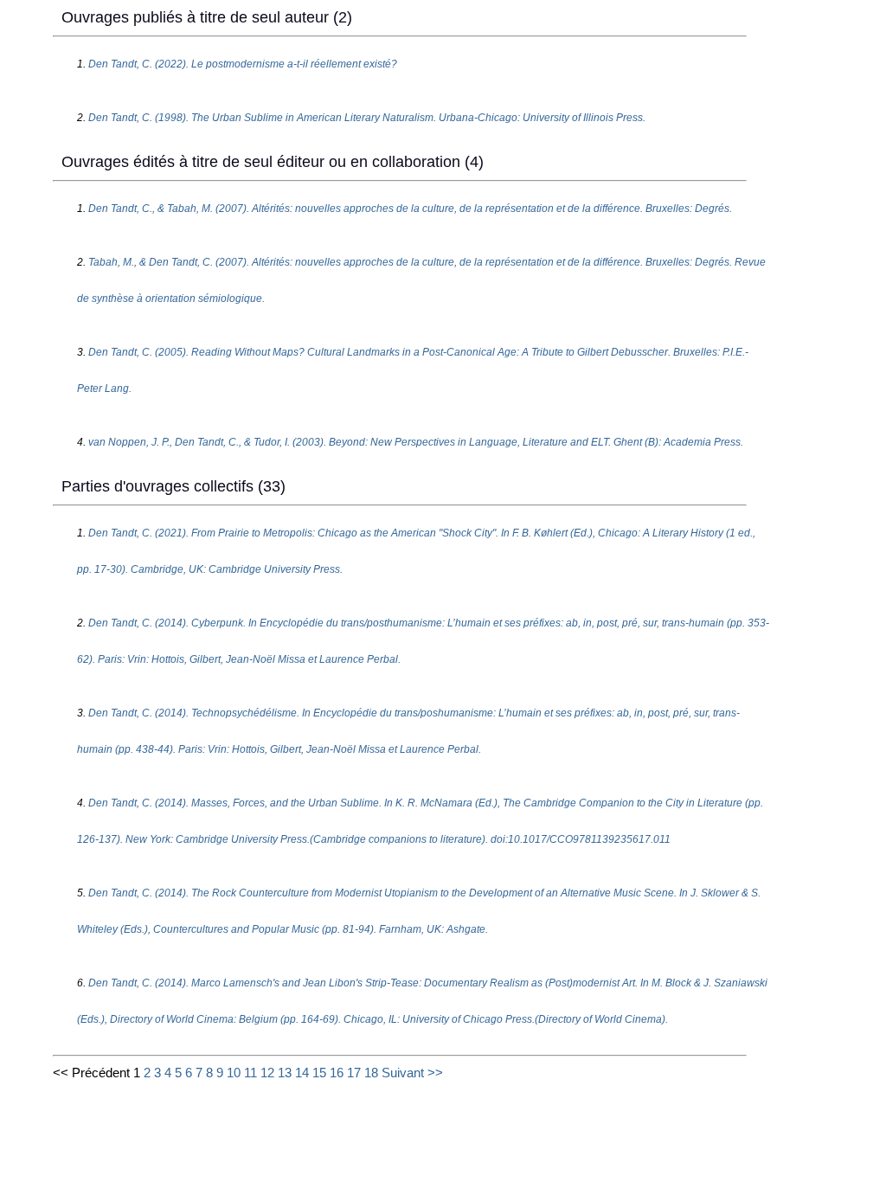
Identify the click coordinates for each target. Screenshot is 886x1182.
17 (354, 1072)
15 (319, 1072)
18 (371, 1072)
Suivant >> (412, 1072)
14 (302, 1072)
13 (285, 1072)
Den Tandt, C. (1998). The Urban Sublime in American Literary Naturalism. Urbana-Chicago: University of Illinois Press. (366, 118)
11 (250, 1072)
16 (336, 1072)
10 (234, 1072)
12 (267, 1072)
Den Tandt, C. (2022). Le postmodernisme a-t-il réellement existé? (242, 64)
